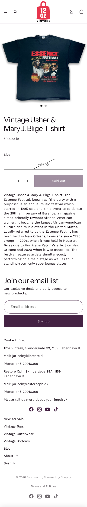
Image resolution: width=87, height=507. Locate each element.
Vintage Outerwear (19, 434)
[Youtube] (47, 409)
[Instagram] (39, 409)
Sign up (44, 321)
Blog (7, 448)
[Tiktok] (55, 409)
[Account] (71, 12)
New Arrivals (13, 419)
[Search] (15, 12)
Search (9, 463)
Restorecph (34, 477)
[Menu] (5, 11)
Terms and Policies (43, 486)
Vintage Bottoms (17, 441)
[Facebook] (31, 409)
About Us (11, 456)
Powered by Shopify (57, 477)
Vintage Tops (14, 426)
